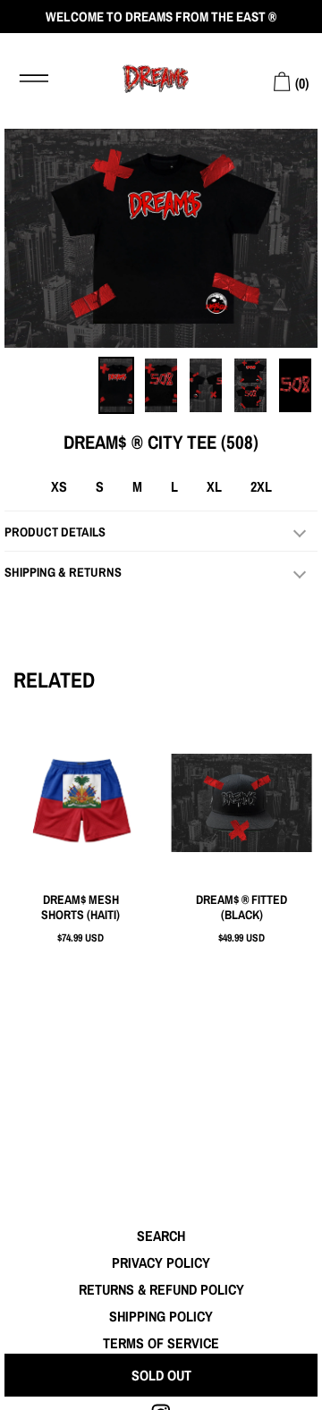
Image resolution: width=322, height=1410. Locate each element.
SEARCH (161, 1235)
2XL (261, 486)
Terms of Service (161, 1343)
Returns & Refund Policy (161, 1289)
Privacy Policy (161, 1262)
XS (59, 486)
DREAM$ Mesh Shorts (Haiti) (80, 907)
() (300, 83)
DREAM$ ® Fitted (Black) (241, 907)
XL (214, 486)
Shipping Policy (161, 1316)
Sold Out (161, 1375)
